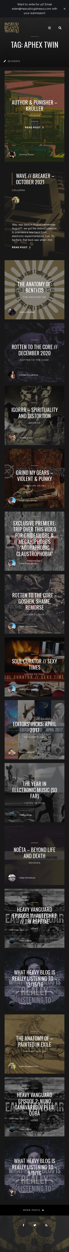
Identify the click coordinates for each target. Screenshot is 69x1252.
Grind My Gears (34, 485)
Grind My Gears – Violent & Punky (34, 476)
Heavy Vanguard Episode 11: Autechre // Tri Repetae (34, 915)
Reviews (34, 115)
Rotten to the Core (34, 360)
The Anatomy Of (34, 297)
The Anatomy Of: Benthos (34, 287)
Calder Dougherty (28, 374)
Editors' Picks (34, 737)
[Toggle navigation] (49, 28)
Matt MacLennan (28, 500)
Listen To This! (34, 614)
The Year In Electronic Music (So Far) (34, 790)
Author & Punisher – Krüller (34, 105)
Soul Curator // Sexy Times (34, 664)
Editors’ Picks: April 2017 (34, 727)
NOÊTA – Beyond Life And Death (34, 853)
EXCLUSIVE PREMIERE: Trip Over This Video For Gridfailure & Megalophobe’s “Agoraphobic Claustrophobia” (34, 538)
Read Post (33, 127)
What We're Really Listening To (34, 991)
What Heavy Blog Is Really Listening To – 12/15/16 (34, 978)
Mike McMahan (27, 877)
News (34, 928)
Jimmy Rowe (26, 154)
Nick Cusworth (27, 752)
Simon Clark (26, 437)
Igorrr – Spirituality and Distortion (34, 413)
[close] (65, 9)
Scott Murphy (26, 1192)
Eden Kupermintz (28, 1066)
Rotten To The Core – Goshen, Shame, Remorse (34, 601)
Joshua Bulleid (27, 312)
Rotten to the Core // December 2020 (34, 350)
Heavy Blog (25, 814)
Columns (18, 190)
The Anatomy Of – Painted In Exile (34, 1041)
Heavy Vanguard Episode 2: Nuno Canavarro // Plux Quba (34, 1104)
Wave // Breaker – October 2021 (35, 179)
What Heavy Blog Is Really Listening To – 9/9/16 (34, 1167)
